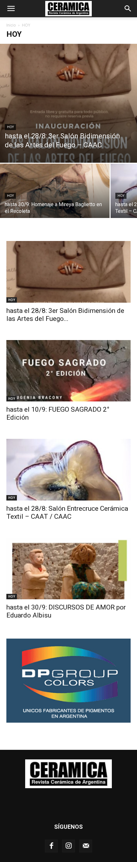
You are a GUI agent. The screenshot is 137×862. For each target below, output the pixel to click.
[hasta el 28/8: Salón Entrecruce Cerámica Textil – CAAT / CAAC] (68, 470)
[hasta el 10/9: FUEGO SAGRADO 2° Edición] (68, 371)
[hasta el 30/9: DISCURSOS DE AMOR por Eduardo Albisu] (68, 569)
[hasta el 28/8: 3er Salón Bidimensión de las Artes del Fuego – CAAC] (68, 103)
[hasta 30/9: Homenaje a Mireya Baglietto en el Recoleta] (55, 205)
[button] (11, 8)
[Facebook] (51, 846)
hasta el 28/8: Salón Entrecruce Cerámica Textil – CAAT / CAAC (67, 512)
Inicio (11, 25)
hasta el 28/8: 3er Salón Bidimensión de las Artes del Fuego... (65, 314)
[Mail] (85, 846)
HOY (10, 127)
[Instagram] (68, 846)
